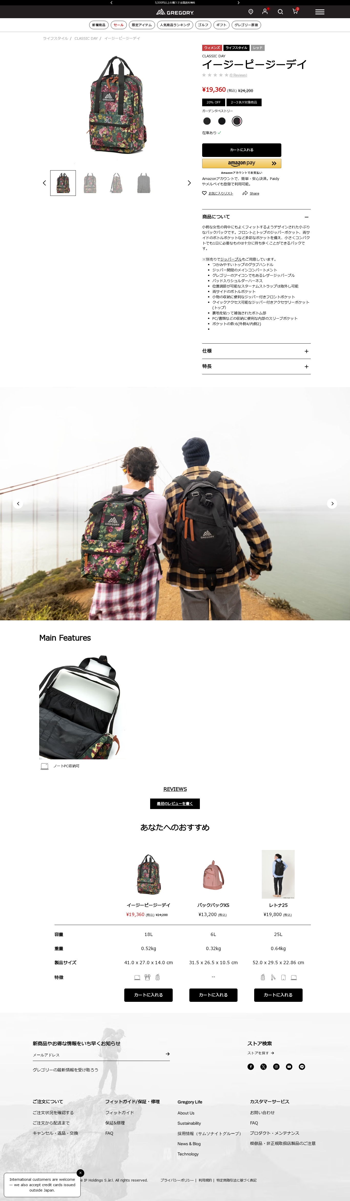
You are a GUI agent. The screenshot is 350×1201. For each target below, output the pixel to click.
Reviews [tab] (175, 789)
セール (119, 25)
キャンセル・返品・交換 (55, 1133)
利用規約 (205, 1180)
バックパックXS (213, 905)
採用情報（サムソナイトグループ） (210, 1133)
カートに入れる (241, 150)
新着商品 (99, 25)
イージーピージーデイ (148, 905)
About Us (186, 1112)
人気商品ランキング (175, 25)
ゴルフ (203, 25)
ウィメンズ (212, 48)
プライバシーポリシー (177, 1180)
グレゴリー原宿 (246, 25)
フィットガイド (119, 1113)
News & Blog (189, 1143)
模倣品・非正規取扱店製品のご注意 (283, 1144)
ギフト (222, 25)
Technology (188, 1153)
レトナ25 (278, 905)
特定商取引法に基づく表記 (236, 1180)
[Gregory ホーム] (175, 11)
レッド (257, 48)
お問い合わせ (262, 1113)
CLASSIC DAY (86, 38)
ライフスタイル (55, 38)
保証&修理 (115, 1123)
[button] (332, 503)
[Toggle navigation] (319, 11)
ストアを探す (258, 1053)
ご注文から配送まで (51, 1123)
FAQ (109, 1133)
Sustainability (189, 1123)
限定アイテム (142, 25)
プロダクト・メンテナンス (274, 1133)
